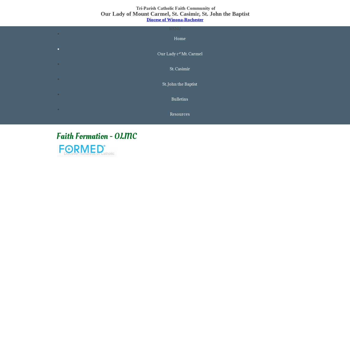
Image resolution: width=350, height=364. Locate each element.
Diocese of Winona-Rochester (175, 19)
